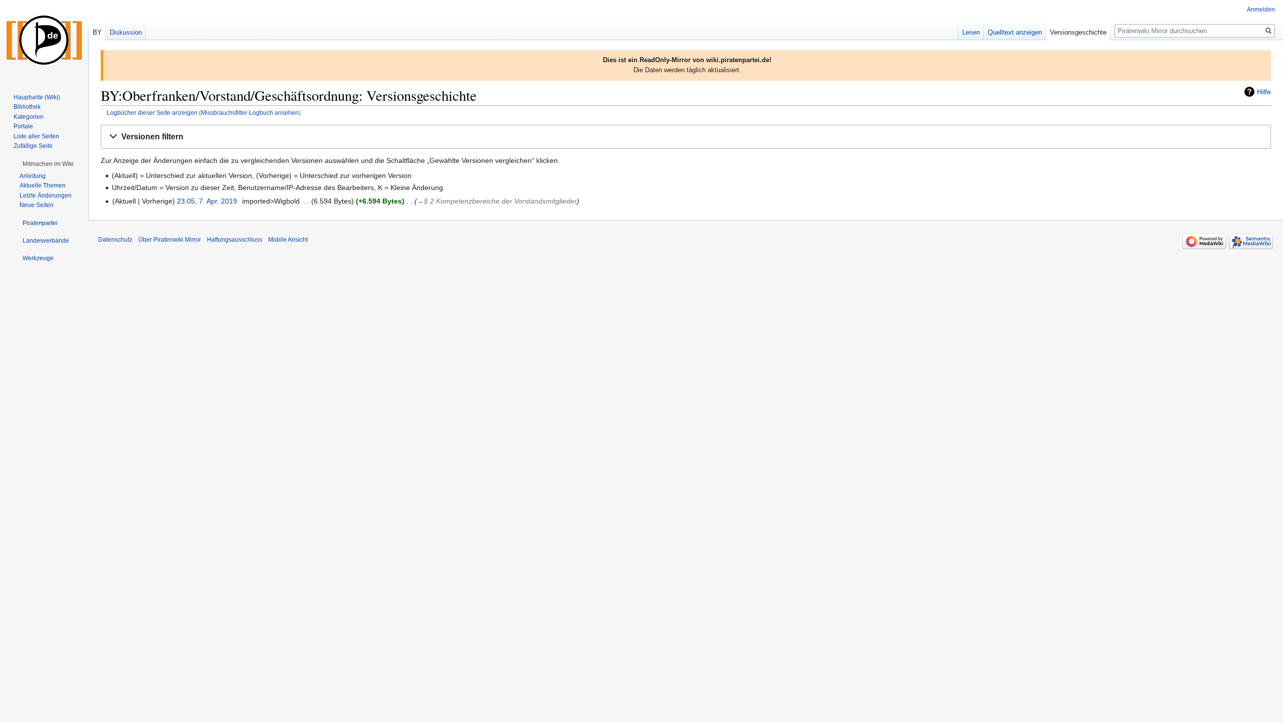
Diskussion (126, 32)
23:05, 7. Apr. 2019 (207, 201)
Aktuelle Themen (43, 185)
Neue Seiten (37, 205)
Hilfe (1264, 92)
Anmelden (1261, 9)
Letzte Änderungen (46, 195)
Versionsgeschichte (1078, 32)
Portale (23, 126)
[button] (685, 137)
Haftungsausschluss (234, 239)
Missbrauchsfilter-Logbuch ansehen (250, 112)
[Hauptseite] (44, 40)
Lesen (971, 32)
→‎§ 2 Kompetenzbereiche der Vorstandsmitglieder (497, 201)
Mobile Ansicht (288, 239)
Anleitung (33, 175)
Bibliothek (27, 106)
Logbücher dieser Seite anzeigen (152, 112)
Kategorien (29, 116)
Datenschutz (115, 239)
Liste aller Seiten (36, 136)
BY (97, 32)
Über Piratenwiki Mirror (169, 239)
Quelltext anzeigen (1015, 32)
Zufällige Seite (33, 145)
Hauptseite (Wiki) (37, 97)
